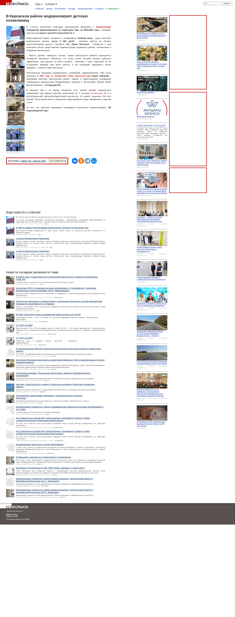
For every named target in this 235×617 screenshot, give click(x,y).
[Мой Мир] (94, 161)
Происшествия (85, 8)
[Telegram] (87, 161)
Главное (39, 8)
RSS (27, 519)
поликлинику (97, 93)
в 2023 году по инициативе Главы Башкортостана (64, 76)
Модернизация (103, 27)
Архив (49, 8)
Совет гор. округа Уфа (33, 161)
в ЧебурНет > (113, 8)
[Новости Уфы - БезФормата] (14, 3)
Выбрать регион (12, 516)
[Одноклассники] (81, 161)
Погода (71, 8)
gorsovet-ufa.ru (16, 153)
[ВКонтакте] (75, 161)
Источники (60, 8)
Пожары (99, 8)
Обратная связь (12, 514)
